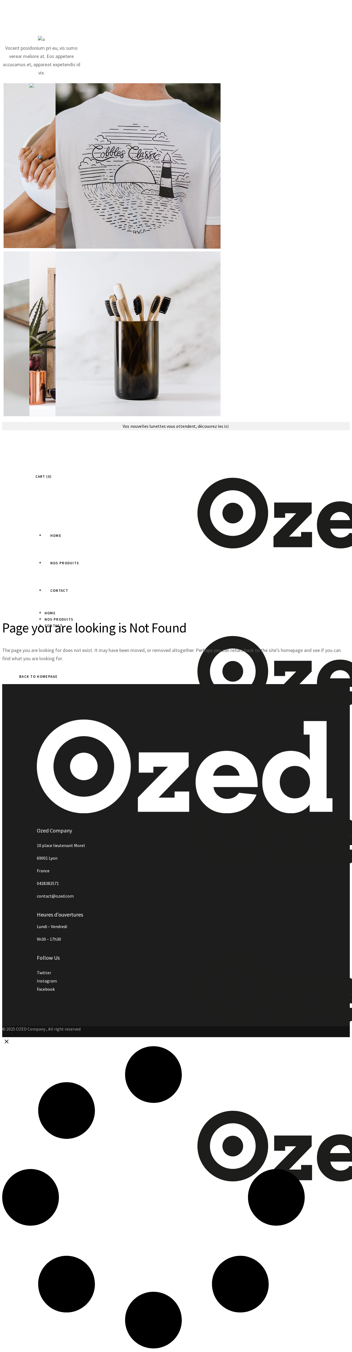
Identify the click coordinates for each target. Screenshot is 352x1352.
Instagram (47, 981)
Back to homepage (38, 676)
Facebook (46, 989)
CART (42, 476)
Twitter (44, 972)
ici (226, 426)
